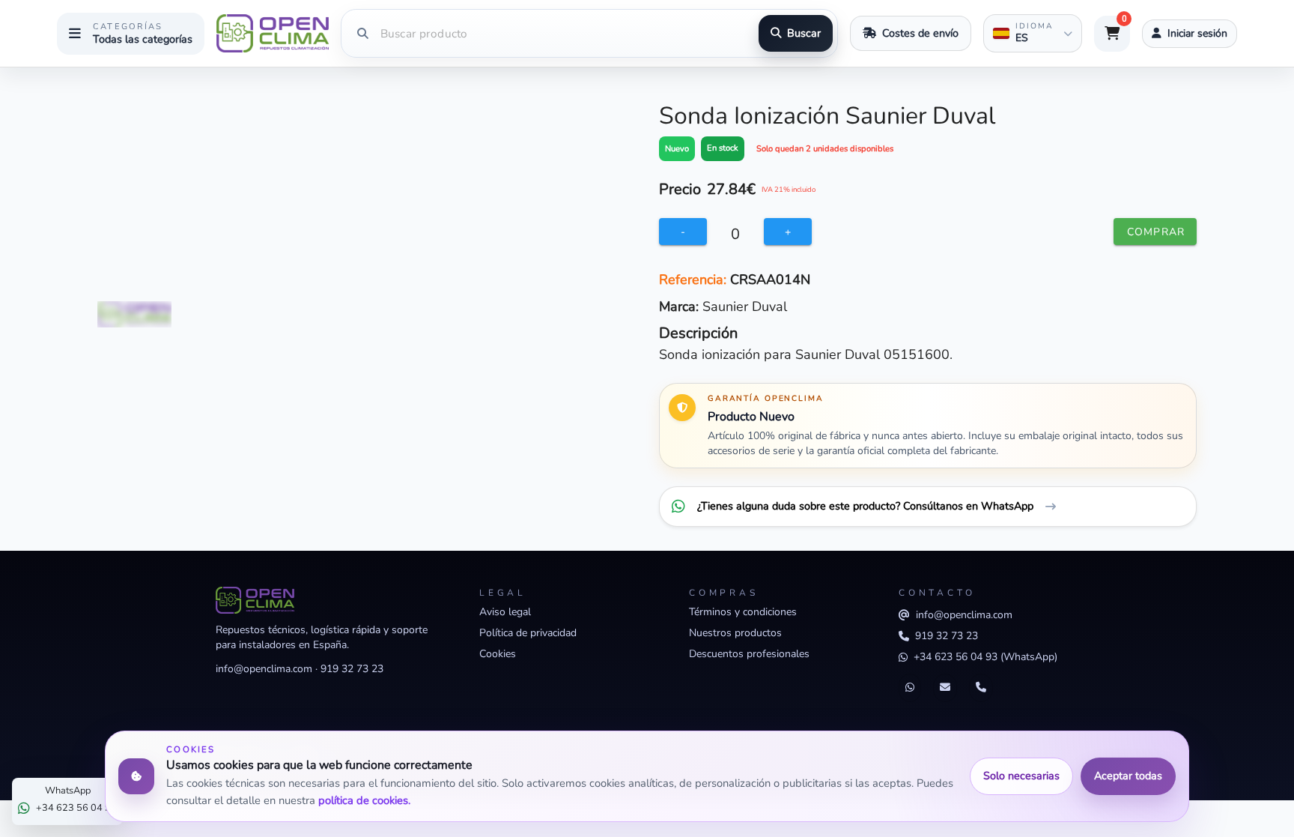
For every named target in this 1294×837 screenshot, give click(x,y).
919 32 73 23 (352, 669)
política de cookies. (364, 800)
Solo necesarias (1021, 775)
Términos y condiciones (743, 612)
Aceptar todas (1128, 775)
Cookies (497, 654)
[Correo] (945, 688)
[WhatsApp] (910, 688)
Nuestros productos (735, 633)
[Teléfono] (981, 688)
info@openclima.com (264, 669)
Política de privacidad (528, 633)
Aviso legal (505, 612)
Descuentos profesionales (749, 654)
